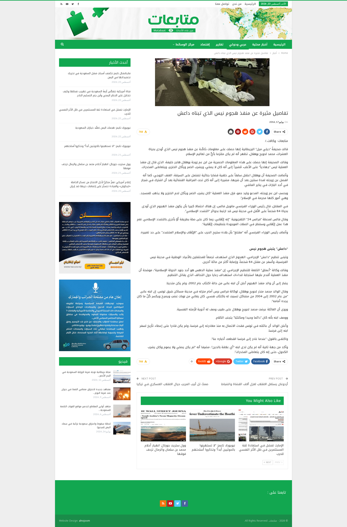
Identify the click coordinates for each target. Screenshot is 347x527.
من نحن (237, 3)
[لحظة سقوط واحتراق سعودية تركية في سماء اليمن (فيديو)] (122, 428)
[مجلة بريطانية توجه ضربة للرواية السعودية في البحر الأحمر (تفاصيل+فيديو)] (122, 376)
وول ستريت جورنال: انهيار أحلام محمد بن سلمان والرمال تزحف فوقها (96, 166)
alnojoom (84, 521)
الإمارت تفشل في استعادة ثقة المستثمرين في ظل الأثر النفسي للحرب (95, 111)
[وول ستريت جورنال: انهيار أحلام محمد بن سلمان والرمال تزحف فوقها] (163, 425)
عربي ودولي (237, 44)
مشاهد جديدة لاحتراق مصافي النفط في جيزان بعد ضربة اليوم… (86, 391)
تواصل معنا (222, 3)
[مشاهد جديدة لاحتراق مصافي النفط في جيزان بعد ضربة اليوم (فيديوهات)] (122, 394)
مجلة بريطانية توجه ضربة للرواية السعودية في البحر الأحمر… (86, 374)
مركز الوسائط (185, 44)
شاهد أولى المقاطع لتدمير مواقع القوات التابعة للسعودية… (85, 408)
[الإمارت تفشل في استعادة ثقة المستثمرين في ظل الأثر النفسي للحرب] (261, 425)
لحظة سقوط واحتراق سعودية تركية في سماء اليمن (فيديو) (86, 425)
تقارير (219, 44)
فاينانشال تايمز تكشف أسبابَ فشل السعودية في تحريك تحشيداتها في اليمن (99, 75)
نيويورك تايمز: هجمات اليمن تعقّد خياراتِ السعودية (103, 127)
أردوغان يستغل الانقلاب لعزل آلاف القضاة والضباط (254, 384)
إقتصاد (205, 44)
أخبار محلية (259, 44)
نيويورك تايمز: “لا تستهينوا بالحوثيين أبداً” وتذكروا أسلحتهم (97, 146)
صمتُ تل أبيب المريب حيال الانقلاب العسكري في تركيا (172, 384)
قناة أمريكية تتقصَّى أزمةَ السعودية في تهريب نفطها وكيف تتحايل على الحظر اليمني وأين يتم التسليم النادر (97, 93)
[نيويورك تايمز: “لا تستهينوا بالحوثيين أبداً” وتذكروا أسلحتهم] (212, 425)
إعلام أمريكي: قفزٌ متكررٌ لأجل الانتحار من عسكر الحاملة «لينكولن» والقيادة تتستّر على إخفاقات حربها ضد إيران (100, 184)
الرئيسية (250, 3)
